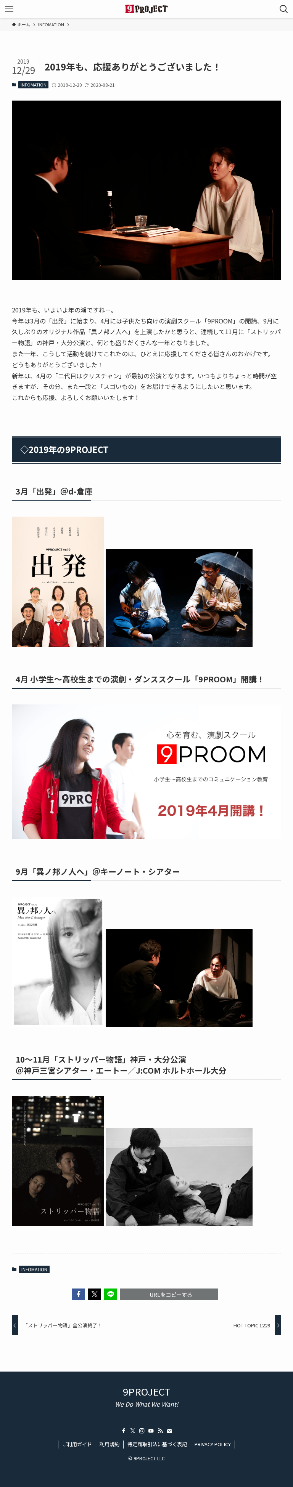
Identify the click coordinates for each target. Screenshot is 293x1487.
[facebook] (123, 1431)
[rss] (160, 1431)
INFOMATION (34, 85)
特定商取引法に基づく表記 (157, 1444)
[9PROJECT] (146, 9)
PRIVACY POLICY (213, 1444)
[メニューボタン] (9, 9)
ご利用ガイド (77, 1444)
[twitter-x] (132, 1431)
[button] (78, 1294)
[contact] (169, 1431)
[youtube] (151, 1431)
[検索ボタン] (284, 9)
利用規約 (109, 1444)
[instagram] (141, 1431)
